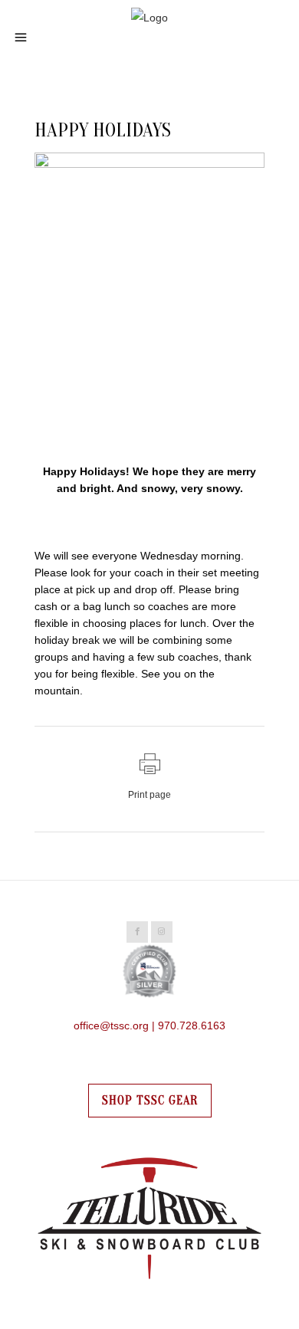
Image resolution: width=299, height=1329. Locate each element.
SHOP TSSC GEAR (150, 1101)
